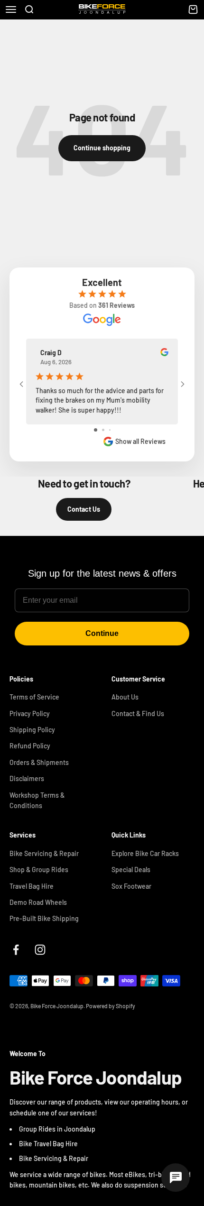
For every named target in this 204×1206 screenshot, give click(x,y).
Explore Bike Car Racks (145, 853)
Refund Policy (29, 746)
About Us (125, 697)
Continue (102, 633)
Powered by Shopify (110, 1006)
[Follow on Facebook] (15, 949)
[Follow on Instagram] (40, 949)
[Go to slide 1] (95, 430)
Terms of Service (34, 697)
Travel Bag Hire (31, 886)
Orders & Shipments (39, 762)
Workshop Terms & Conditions (37, 800)
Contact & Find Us (137, 713)
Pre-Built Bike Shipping (44, 918)
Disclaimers (26, 778)
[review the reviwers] (164, 354)
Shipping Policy (32, 730)
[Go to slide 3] (110, 430)
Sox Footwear (131, 886)
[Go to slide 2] (103, 430)
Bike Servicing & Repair (44, 853)
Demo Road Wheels (38, 902)
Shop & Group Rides (38, 869)
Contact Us (83, 509)
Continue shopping (102, 148)
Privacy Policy (29, 713)
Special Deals (130, 869)
